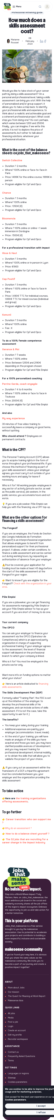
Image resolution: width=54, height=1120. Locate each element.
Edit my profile (15, 1034)
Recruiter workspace (18, 1039)
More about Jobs (16, 987)
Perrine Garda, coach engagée (19, 383)
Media (11, 1017)
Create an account (17, 1030)
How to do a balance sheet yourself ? (27, 833)
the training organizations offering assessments (24, 800)
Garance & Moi (10, 349)
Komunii (6, 314)
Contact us (13, 1052)
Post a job (13, 1022)
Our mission (13, 992)
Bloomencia (8, 218)
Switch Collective (12, 160)
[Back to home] (18, 878)
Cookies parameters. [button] (15, 1099)
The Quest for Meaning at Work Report (26, 996)
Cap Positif (8, 279)
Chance (6, 192)
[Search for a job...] (40, 6)
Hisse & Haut (9, 253)
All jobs (11, 1013)
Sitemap (12, 1077)
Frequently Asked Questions (21, 1056)
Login (10, 1026)
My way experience (13, 418)
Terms (11, 1060)
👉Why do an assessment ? (17, 828)
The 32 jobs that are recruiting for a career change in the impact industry (25, 841)
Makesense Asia (15, 1000)
